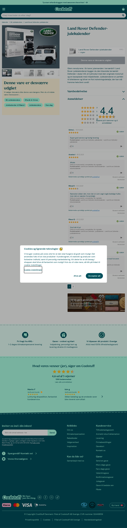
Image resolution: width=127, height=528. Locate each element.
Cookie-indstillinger (33, 269)
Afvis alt (77, 276)
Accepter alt (94, 276)
